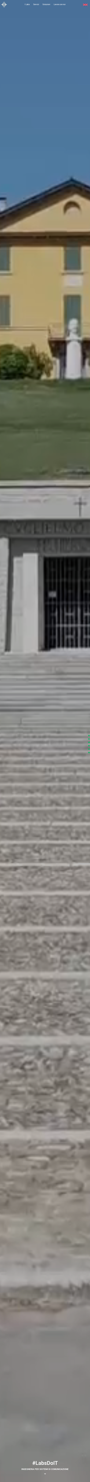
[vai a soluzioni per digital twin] (89, 739)
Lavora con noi (60, 4)
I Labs (27, 4)
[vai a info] (89, 752)
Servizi (36, 4)
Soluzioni (46, 4)
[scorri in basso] (45, 1473)
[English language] (85, 4)
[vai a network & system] (89, 742)
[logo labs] (4, 5)
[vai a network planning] (89, 749)
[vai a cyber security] (89, 746)
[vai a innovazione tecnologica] (89, 736)
